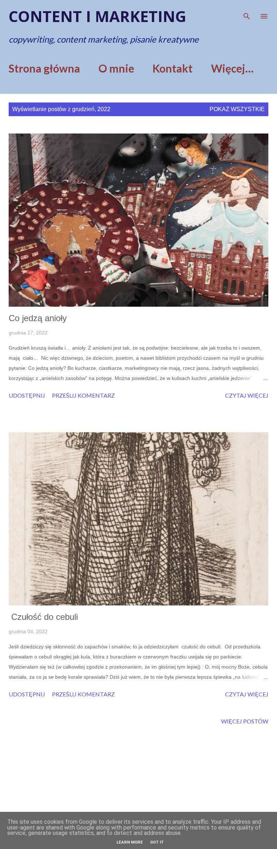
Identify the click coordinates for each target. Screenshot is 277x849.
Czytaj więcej (246, 395)
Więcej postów (244, 721)
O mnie (116, 68)
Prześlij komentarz (83, 395)
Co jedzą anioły (38, 318)
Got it (157, 842)
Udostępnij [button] (27, 395)
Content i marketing (97, 16)
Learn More (129, 842)
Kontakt (173, 68)
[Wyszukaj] (246, 13)
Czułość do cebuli (43, 617)
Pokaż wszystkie (237, 109)
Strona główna (44, 68)
